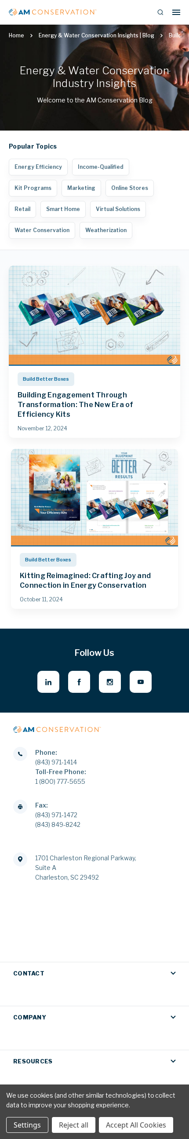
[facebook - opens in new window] (79, 682)
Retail (22, 209)
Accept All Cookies (136, 1125)
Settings (27, 1125)
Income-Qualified (101, 167)
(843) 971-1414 (56, 762)
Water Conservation (42, 230)
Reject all (73, 1125)
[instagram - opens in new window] (110, 682)
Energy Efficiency (38, 167)
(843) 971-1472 (56, 815)
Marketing (81, 188)
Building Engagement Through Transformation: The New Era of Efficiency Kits (76, 404)
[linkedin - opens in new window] (48, 682)
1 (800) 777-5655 (60, 781)
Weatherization (106, 230)
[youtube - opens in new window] (141, 682)
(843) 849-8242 (57, 824)
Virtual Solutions (118, 209)
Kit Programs (33, 188)
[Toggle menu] (176, 12)
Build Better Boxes (46, 379)
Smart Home (63, 209)
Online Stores (129, 188)
